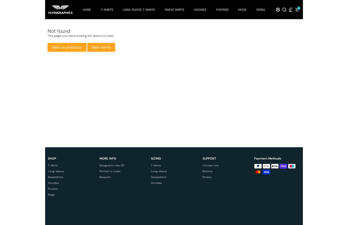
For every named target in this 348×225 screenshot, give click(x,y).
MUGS (242, 9)
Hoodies (53, 183)
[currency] (290, 9)
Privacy (207, 177)
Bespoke (105, 177)
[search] (284, 9)
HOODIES (200, 9)
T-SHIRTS (107, 9)
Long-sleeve (56, 171)
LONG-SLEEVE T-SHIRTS (139, 9)
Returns (208, 171)
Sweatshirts (55, 177)
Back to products (67, 47)
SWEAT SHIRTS (174, 9)
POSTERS (222, 9)
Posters (53, 189)
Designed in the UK (111, 165)
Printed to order (110, 171)
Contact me (211, 165)
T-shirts (53, 165)
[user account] (278, 9)
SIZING (260, 9)
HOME (87, 9)
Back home (101, 47)
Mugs (51, 194)
